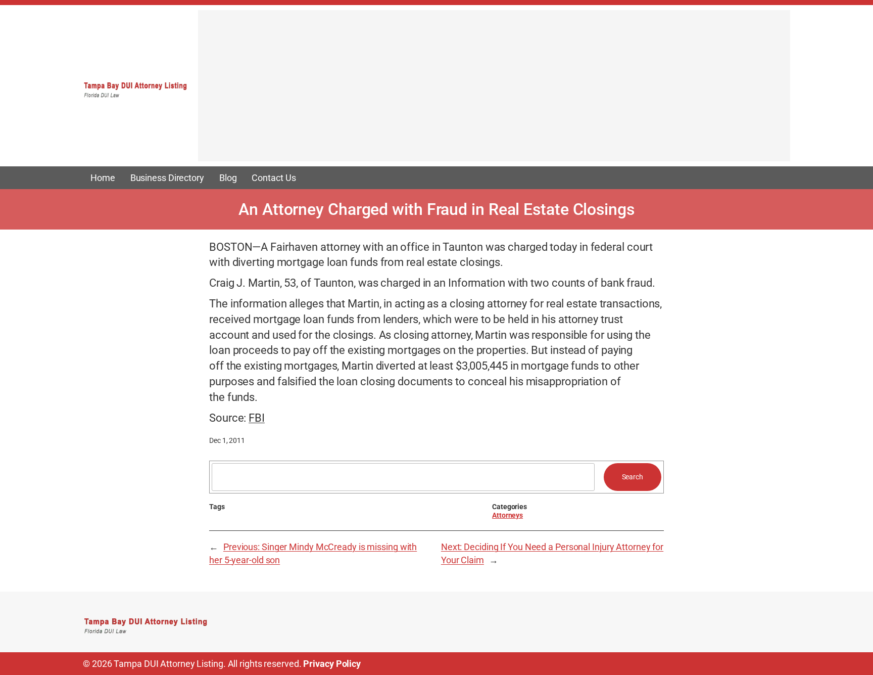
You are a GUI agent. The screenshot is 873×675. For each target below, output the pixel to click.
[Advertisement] (494, 90)
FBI (257, 418)
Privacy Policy (332, 663)
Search (632, 477)
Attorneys (507, 515)
